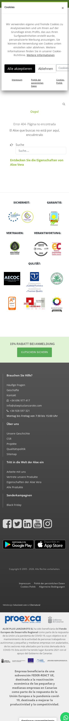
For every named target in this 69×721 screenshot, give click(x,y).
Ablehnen (45, 68)
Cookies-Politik (60, 81)
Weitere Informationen (41, 55)
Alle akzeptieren (20, 68)
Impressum (17, 79)
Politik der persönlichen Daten (37, 82)
